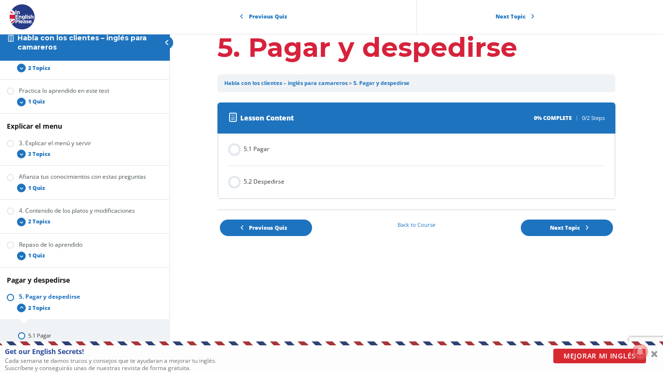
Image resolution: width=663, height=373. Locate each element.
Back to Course (416, 224)
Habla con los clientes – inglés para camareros (286, 83)
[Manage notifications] (640, 351)
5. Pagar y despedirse (381, 83)
